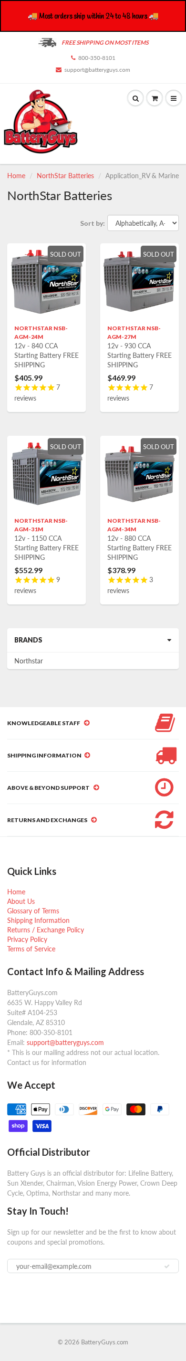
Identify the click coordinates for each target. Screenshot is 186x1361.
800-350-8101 (96, 57)
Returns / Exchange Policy (45, 930)
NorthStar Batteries (65, 176)
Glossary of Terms (33, 911)
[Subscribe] (167, 1266)
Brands (28, 640)
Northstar (28, 661)
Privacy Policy (27, 939)
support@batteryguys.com (97, 69)
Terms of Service (31, 949)
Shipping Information (38, 920)
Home (16, 176)
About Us (21, 901)
